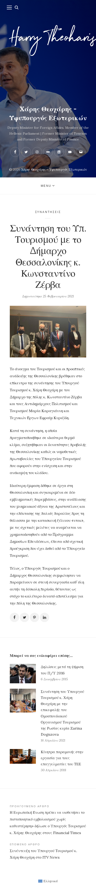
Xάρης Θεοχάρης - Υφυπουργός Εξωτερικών (48, 113)
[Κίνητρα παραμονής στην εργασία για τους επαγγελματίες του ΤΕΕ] (23, 761)
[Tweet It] (24, 617)
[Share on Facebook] (14, 617)
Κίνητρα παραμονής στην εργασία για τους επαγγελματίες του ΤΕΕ (62, 757)
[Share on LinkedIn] (44, 617)
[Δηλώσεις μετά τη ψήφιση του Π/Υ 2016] (23, 673)
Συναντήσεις (48, 212)
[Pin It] (34, 617)
